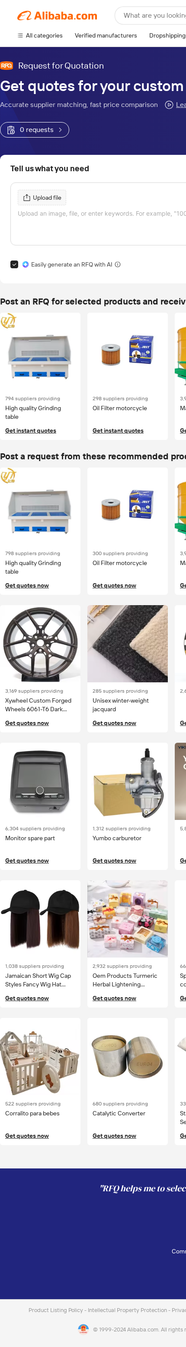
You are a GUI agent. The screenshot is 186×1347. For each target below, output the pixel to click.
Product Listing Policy (56, 1310)
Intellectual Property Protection (128, 1310)
